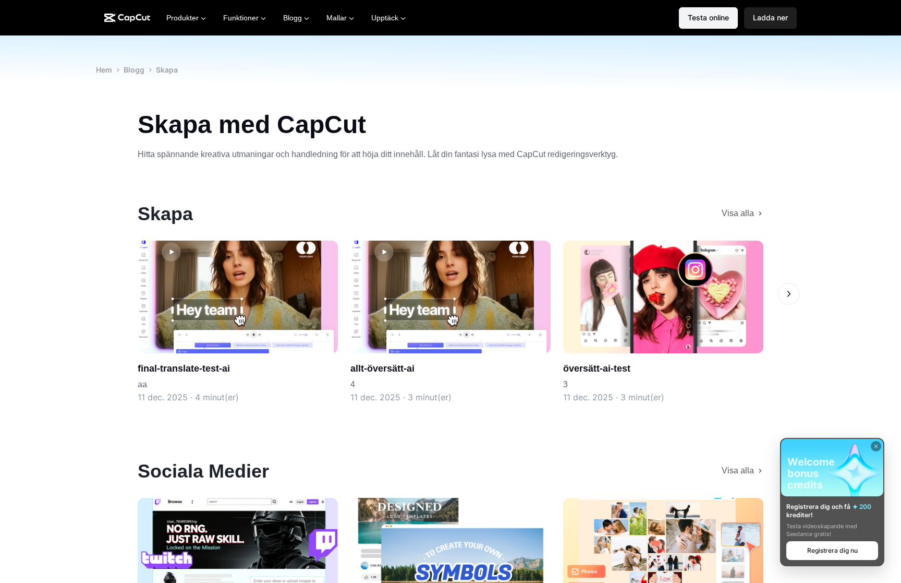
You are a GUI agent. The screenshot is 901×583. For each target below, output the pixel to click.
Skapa (167, 69)
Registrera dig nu (832, 550)
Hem (104, 69)
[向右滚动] (789, 294)
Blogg (134, 69)
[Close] (876, 446)
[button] (770, 18)
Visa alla (738, 213)
